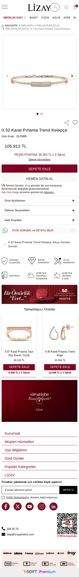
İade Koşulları (13, 220)
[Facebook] (6, 509)
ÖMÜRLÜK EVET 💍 (14, 17)
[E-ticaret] (39, 572)
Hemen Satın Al (39, 179)
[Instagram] (41, 509)
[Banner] (39, 294)
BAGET (34, 17)
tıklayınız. (49, 192)
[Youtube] (30, 509)
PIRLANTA (27, 25)
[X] (18, 509)
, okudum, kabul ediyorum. (32, 497)
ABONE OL (68, 490)
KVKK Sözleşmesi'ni (17, 497)
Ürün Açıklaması (14, 200)
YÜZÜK (45, 17)
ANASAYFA (11, 25)
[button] (37, 114)
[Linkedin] (53, 509)
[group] (39, 72)
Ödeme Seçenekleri (17, 210)
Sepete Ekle (39, 169)
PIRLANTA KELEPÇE (17, 28)
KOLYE (56, 17)
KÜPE (67, 17)
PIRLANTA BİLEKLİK (48, 25)
